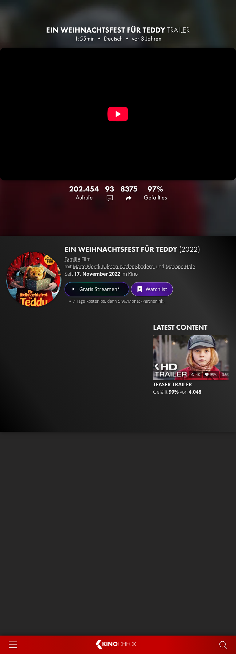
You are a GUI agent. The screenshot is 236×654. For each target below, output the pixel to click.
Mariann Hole (180, 266)
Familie (72, 259)
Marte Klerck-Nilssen (95, 266)
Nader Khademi (137, 266)
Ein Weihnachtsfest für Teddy (118, 30)
